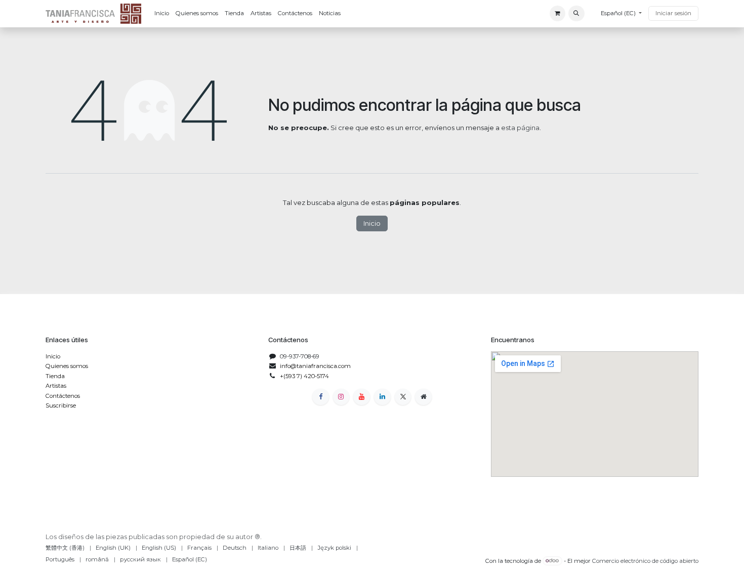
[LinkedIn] (382, 397)
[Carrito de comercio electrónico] (557, 13)
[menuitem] (161, 13)
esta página (520, 128)
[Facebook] (320, 397)
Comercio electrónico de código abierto (645, 560)
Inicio (372, 223)
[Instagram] (341, 397)
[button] (576, 13)
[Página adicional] (423, 397)
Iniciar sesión (673, 13)
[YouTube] (361, 397)
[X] (403, 397)
